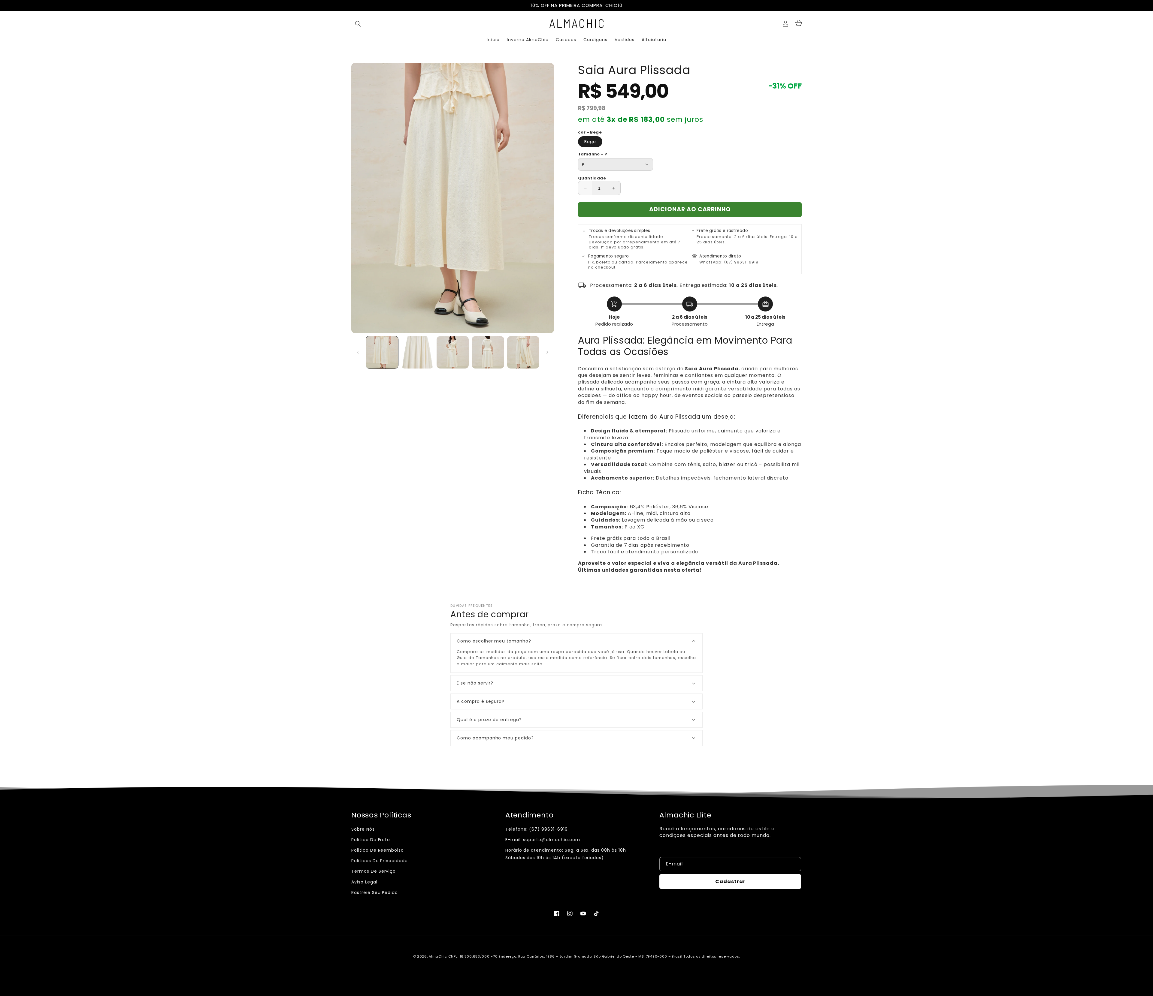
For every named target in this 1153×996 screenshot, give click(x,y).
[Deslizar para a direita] (547, 352)
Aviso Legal (364, 882)
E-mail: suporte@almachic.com (542, 840)
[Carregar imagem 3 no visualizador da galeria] (453, 352)
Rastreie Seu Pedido (374, 892)
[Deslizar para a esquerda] (358, 352)
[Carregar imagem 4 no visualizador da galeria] (488, 352)
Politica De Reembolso (377, 850)
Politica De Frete (370, 840)
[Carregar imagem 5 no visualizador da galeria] (523, 352)
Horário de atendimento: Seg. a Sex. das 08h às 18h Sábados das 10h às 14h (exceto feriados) (565, 854)
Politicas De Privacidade (379, 861)
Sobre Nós (363, 829)
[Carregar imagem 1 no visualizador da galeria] (382, 352)
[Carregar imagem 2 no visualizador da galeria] (417, 352)
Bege (590, 142)
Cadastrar (730, 881)
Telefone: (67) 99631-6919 (536, 829)
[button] (358, 23)
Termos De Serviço (373, 871)
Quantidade (592, 178)
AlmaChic (438, 956)
